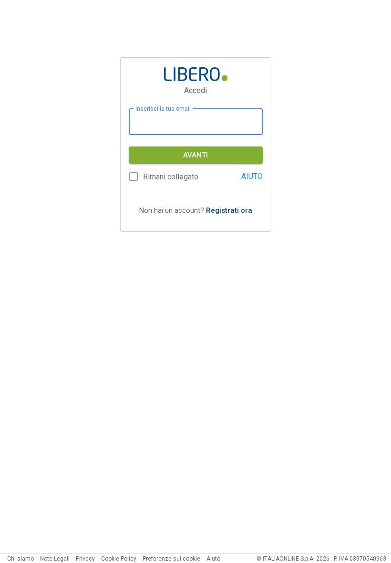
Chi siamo (20, 558)
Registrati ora (229, 210)
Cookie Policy (118, 558)
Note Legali (55, 558)
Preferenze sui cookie (171, 558)
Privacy (85, 558)
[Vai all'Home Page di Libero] (195, 74)
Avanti (195, 155)
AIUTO (252, 176)
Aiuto (213, 558)
